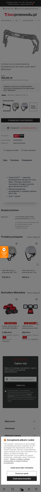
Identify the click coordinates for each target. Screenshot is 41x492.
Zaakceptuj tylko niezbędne (21, 468)
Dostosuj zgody (21, 473)
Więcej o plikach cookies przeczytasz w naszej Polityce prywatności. (17, 461)
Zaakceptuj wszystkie (22, 479)
